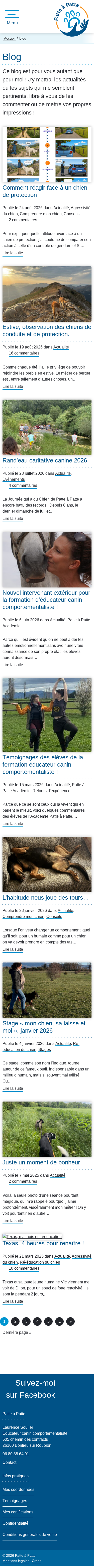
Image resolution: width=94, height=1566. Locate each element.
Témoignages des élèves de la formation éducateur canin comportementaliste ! (43, 764)
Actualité (61, 208)
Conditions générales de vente (30, 1534)
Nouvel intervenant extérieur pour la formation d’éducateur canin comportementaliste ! (46, 600)
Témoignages (15, 1501)
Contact (9, 1462)
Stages (44, 1049)
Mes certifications (18, 1512)
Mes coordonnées (18, 1489)
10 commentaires (24, 1268)
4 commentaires (23, 485)
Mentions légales (16, 1561)
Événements (14, 479)
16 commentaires (24, 353)
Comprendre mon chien (41, 214)
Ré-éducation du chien (40, 1262)
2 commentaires (23, 220)
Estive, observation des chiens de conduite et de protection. (47, 330)
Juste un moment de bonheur (41, 1162)
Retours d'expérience (51, 791)
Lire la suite (13, 254)
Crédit (36, 1561)
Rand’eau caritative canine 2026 (45, 460)
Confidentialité (15, 1523)
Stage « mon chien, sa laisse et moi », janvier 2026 (44, 1027)
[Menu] (10, 14)
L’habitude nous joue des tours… (46, 897)
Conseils (71, 214)
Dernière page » (17, 1332)
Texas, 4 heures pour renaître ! (43, 1243)
